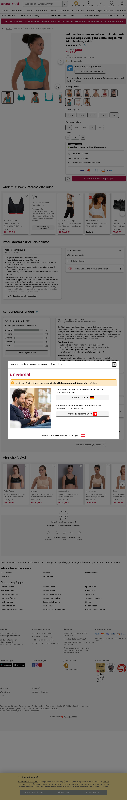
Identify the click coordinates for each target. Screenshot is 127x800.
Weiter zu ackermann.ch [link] (80, 414)
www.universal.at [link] (61, 435)
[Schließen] (114, 364)
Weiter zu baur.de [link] (80, 398)
